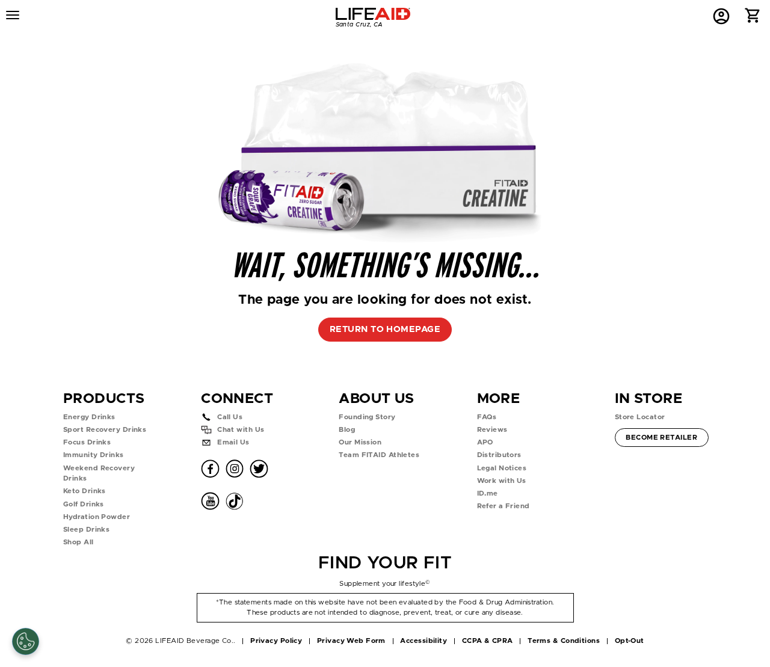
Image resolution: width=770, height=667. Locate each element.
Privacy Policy (276, 641)
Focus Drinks (87, 442)
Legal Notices (502, 468)
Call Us (229, 417)
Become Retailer (661, 437)
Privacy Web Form (351, 641)
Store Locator (640, 417)
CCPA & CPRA (487, 641)
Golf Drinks (83, 504)
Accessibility (423, 641)
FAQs (487, 417)
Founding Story (367, 417)
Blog (347, 429)
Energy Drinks (89, 417)
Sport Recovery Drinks (104, 429)
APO (485, 442)
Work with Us (501, 481)
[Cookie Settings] (25, 641)
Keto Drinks (84, 491)
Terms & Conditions (564, 641)
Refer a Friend (503, 506)
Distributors (499, 455)
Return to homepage (385, 329)
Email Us (233, 442)
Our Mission (360, 442)
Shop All (78, 542)
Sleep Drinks (86, 529)
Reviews (492, 429)
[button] (753, 18)
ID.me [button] (487, 493)
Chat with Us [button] (240, 429)
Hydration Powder (96, 517)
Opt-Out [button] (629, 641)
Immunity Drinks (93, 455)
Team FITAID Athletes (379, 455)
